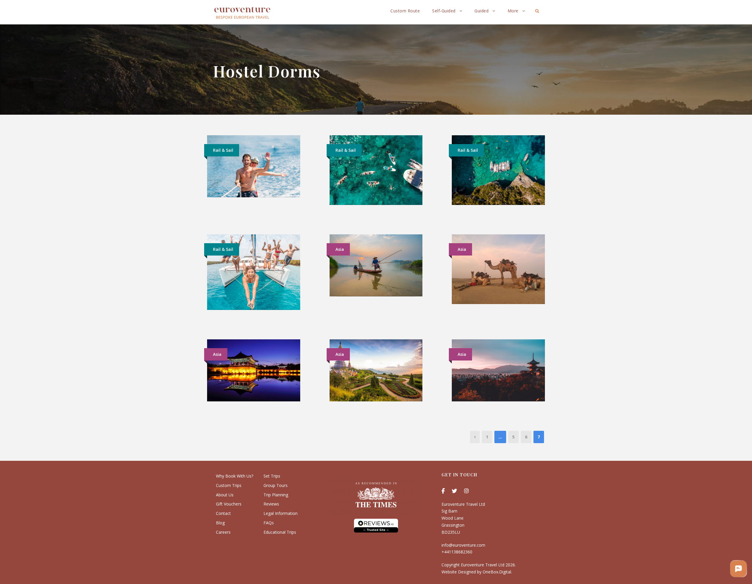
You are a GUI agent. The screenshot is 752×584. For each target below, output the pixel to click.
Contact (223, 513)
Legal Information (280, 513)
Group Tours (275, 485)
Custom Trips (228, 485)
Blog (220, 522)
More (513, 11)
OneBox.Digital (497, 572)
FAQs (268, 522)
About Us (225, 495)
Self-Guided (444, 11)
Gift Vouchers (228, 504)
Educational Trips (279, 532)
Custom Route (405, 11)
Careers (223, 532)
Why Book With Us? (234, 476)
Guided (481, 11)
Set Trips (271, 476)
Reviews (271, 504)
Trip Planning (275, 495)
